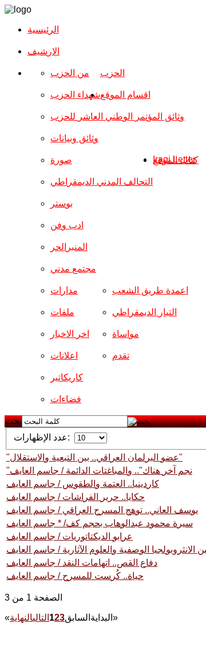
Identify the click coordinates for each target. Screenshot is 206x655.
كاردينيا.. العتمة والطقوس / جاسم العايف (82, 484)
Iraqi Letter (174, 159)
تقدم (120, 355)
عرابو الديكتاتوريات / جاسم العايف (69, 536)
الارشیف (43, 51)
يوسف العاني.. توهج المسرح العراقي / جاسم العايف (102, 510)
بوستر (61, 203)
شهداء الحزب (75, 95)
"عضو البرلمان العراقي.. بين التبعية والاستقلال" (94, 457)
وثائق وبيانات (74, 138)
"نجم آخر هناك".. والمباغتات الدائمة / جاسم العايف (99, 470)
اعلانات (64, 355)
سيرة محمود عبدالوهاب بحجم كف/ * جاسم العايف (99, 523)
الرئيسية (43, 29)
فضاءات (65, 399)
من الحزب (69, 73)
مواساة (125, 334)
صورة (61, 160)
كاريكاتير (66, 377)
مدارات (64, 290)
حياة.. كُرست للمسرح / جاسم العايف (75, 576)
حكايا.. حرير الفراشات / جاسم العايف (75, 497)
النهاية (21, 617)
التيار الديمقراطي (144, 312)
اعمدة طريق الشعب (150, 290)
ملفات (62, 312)
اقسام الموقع (125, 95)
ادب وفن (67, 225)
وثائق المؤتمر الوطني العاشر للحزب (117, 116)
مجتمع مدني (73, 268)
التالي (41, 617)
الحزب (112, 73)
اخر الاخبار (69, 334)
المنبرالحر (69, 247)
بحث (13, 421)
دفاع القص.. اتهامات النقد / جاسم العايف (81, 562)
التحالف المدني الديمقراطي (101, 181)
